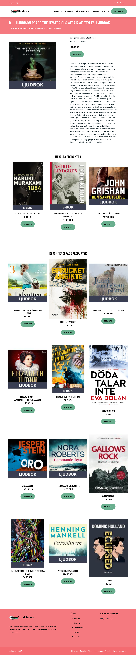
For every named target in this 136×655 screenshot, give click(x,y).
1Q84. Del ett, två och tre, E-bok (28, 213)
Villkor (90, 651)
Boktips (58, 11)
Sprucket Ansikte (68, 322)
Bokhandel (119, 11)
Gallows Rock (108, 496)
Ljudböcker (91, 38)
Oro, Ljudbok (27, 485)
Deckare (83, 38)
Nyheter (105, 11)
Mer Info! (77, 54)
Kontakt (83, 651)
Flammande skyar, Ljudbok (68, 485)
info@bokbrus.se (119, 3)
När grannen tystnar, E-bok (68, 396)
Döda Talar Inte (108, 411)
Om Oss (95, 11)
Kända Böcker (82, 11)
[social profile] (17, 3)
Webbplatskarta (119, 651)
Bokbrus (69, 11)
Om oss (77, 636)
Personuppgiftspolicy (103, 651)
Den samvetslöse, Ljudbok (108, 213)
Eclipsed (108, 580)
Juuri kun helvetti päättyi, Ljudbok (108, 310)
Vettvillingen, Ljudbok (68, 571)
